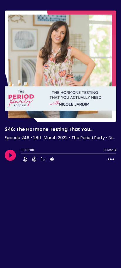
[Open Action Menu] (110, 159)
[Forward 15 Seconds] (34, 159)
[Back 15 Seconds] (25, 159)
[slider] (22, 154)
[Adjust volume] (52, 159)
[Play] (10, 155)
